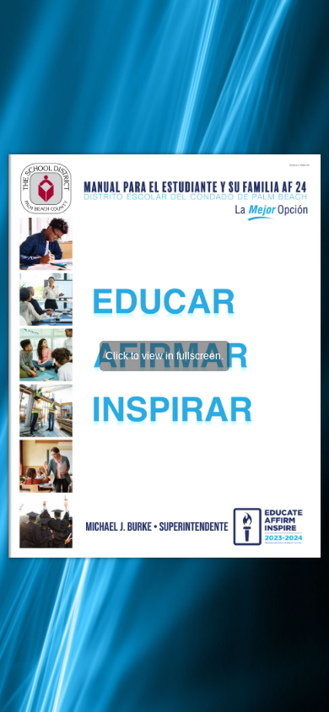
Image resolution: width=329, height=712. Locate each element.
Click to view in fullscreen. (164, 356)
